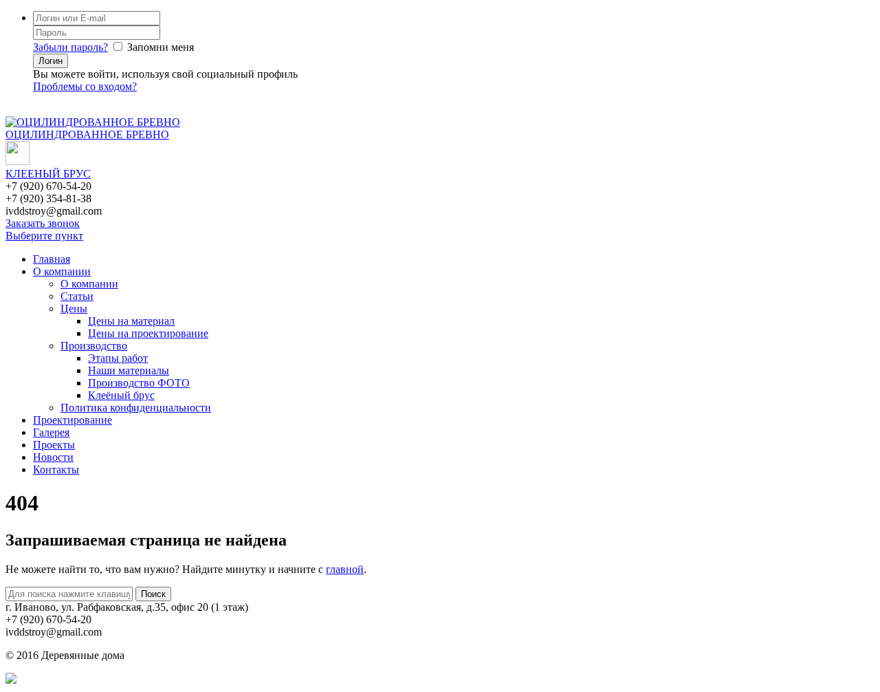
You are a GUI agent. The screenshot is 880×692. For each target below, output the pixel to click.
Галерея (51, 432)
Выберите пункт (44, 235)
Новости (53, 457)
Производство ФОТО (139, 383)
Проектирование (72, 420)
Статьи (77, 296)
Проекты (54, 445)
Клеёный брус (121, 395)
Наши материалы (128, 370)
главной (345, 569)
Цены (73, 308)
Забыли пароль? (70, 47)
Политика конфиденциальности (135, 407)
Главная (51, 259)
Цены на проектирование (148, 333)
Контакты (56, 469)
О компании (62, 271)
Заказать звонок (43, 223)
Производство (93, 346)
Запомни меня (160, 47)
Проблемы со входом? (85, 86)
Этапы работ (118, 358)
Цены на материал (131, 321)
